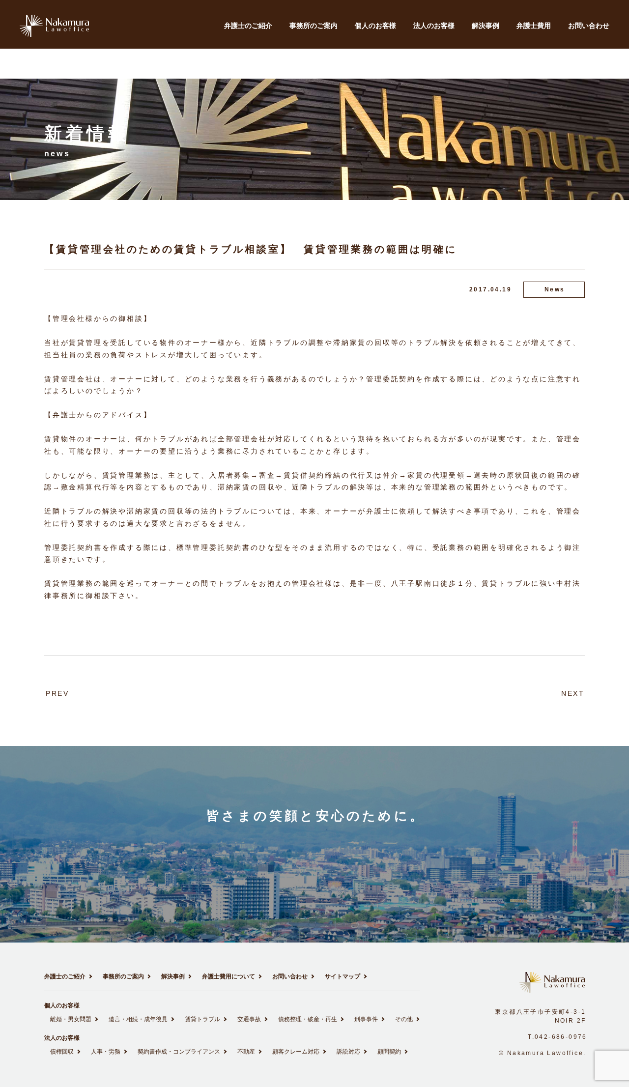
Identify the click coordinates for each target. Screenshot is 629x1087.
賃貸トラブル (202, 1019)
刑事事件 (366, 1019)
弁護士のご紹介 (248, 25)
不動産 (246, 1051)
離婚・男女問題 (70, 1019)
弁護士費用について (228, 976)
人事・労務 (105, 1051)
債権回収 (62, 1051)
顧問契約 (389, 1051)
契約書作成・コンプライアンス (179, 1051)
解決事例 (485, 25)
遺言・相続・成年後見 (138, 1019)
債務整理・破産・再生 (307, 1019)
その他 (404, 1019)
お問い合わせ (588, 25)
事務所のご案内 (313, 25)
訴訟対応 (348, 1051)
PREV (57, 693)
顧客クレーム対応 (295, 1051)
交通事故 (249, 1019)
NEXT (573, 693)
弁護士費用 (533, 25)
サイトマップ (342, 976)
